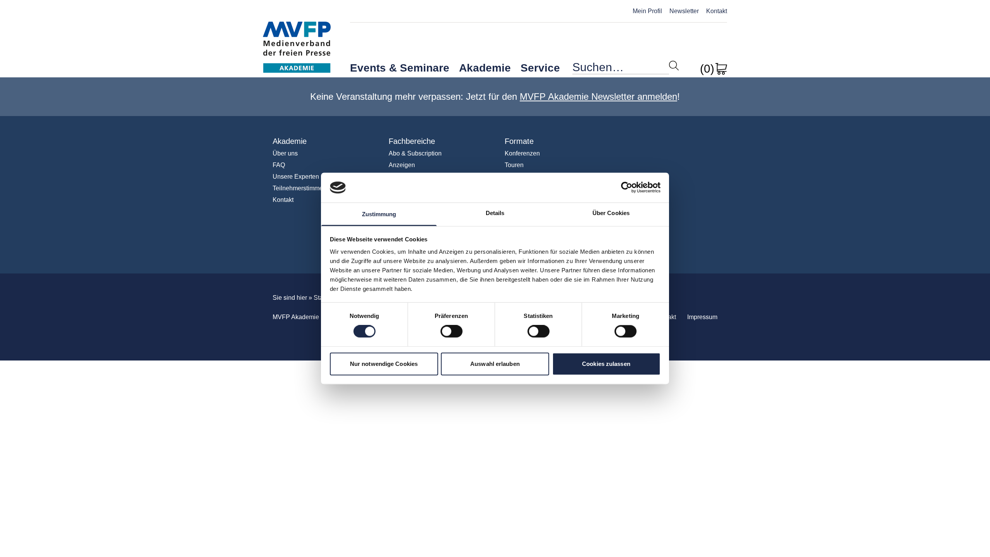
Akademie (485, 68)
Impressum (702, 317)
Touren (514, 165)
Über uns (285, 153)
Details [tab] (495, 213)
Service (540, 68)
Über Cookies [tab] (611, 213)
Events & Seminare (399, 68)
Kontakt (716, 11)
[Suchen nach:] (620, 69)
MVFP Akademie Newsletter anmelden (598, 96)
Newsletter (684, 11)
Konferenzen (522, 153)
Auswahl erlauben (495, 364)
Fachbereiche (412, 141)
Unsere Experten (296, 176)
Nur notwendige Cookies (384, 364)
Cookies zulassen (606, 364)
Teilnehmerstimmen (299, 188)
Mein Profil (647, 11)
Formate (519, 141)
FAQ (279, 165)
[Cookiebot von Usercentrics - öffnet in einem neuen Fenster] (627, 187)
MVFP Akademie (297, 39)
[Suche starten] (674, 65)
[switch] (451, 331)
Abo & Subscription (415, 153)
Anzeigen (402, 165)
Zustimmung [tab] (379, 214)
